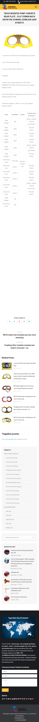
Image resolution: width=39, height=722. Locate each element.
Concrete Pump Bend (12, 466)
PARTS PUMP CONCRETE (11, 454)
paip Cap (8, 511)
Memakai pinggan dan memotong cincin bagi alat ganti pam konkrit (23, 387)
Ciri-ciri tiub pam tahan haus (19, 597)
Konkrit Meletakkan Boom (13, 482)
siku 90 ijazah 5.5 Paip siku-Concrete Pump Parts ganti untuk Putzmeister (21, 581)
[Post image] (7, 366)
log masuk (10, 439)
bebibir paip (9, 527)
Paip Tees (9, 523)
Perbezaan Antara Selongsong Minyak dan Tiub (22, 551)
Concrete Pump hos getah (13, 478)
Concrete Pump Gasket (12, 490)
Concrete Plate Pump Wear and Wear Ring (25, 364)
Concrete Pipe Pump (12, 458)
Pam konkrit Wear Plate (12, 495)
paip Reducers (10, 519)
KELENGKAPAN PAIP (10, 507)
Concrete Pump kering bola (13, 486)
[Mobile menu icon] (36, 7)
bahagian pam (15, 572)
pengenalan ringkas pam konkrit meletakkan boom (20, 589)
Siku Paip (8, 515)
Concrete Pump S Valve (12, 503)
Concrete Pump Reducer (13, 474)
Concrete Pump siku (11, 462)
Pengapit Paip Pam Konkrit (13, 470)
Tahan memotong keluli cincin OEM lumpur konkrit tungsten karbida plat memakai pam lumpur (24, 376)
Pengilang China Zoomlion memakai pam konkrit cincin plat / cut (24, 408)
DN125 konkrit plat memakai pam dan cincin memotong (25, 398)
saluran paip (15, 644)
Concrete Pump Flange (12, 499)
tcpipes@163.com (19, 718)
